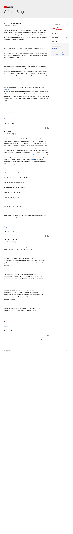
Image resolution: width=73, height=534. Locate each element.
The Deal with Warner (12, 240)
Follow (55, 48)
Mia (5, 119)
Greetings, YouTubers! (12, 23)
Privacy (63, 350)
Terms (67, 350)
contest (32, 159)
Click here (6, 89)
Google (59, 350)
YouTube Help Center (60, 54)
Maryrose (6, 227)
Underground (9, 132)
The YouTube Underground (31, 154)
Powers (6, 326)
